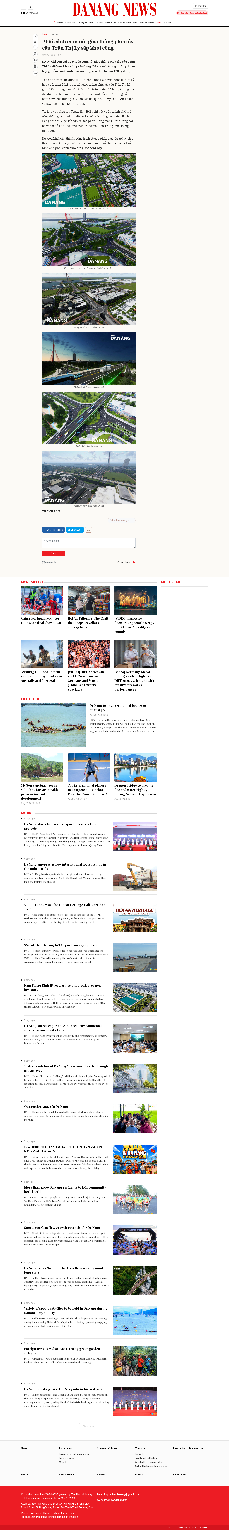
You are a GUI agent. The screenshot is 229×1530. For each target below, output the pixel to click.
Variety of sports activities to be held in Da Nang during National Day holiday (65, 1310)
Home (45, 34)
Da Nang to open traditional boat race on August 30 (120, 707)
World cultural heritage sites (148, 1462)
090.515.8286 (201, 13)
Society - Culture (85, 22)
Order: (120, 562)
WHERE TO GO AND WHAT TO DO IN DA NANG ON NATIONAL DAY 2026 (63, 1149)
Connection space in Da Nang (46, 1106)
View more (88, 1426)
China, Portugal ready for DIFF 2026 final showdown (41, 620)
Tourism (99, 22)
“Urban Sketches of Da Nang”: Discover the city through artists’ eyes (66, 1068)
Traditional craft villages (147, 1458)
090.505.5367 (187, 13)
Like (134, 562)
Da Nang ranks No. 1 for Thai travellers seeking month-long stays (65, 1270)
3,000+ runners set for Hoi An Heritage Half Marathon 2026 (65, 906)
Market (62, 1462)
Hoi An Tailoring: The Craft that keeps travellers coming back (88, 622)
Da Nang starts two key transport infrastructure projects (60, 826)
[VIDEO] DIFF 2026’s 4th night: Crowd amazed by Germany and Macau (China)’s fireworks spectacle (86, 680)
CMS (182, 1527)
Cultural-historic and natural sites (151, 1466)
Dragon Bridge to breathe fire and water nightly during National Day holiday (135, 789)
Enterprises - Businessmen (118, 22)
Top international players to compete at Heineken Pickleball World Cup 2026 (88, 789)
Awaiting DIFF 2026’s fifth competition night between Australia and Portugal (41, 676)
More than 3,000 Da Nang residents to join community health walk (65, 1189)
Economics (70, 22)
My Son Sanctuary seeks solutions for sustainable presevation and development (40, 791)
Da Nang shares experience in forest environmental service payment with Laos (63, 1028)
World (135, 22)
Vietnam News (147, 22)
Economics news (67, 1458)
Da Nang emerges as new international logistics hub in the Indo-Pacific (65, 866)
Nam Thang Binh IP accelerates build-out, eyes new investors (62, 987)
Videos (159, 22)
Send (53, 553)
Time (127, 562)
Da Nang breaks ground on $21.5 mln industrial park (63, 1389)
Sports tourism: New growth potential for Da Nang (62, 1227)
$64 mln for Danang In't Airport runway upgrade (61, 945)
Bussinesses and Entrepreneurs (74, 1454)
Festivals (139, 1454)
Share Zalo (76, 530)
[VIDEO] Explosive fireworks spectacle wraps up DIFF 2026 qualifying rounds (134, 624)
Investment (179, 1474)
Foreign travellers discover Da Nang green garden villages (62, 1350)
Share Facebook (55, 530)
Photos (167, 22)
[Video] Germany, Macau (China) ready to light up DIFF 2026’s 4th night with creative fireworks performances (134, 680)
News (60, 22)
